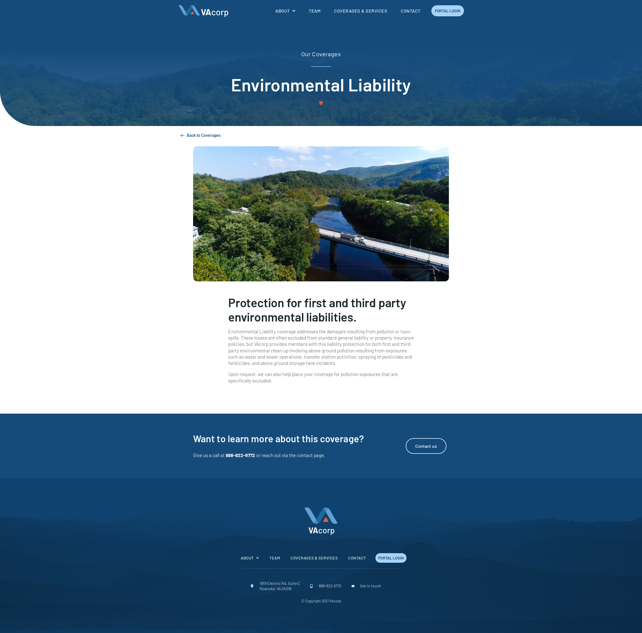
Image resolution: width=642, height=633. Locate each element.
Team (314, 11)
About (282, 11)
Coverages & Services (360, 11)
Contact (411, 11)
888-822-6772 (240, 455)
